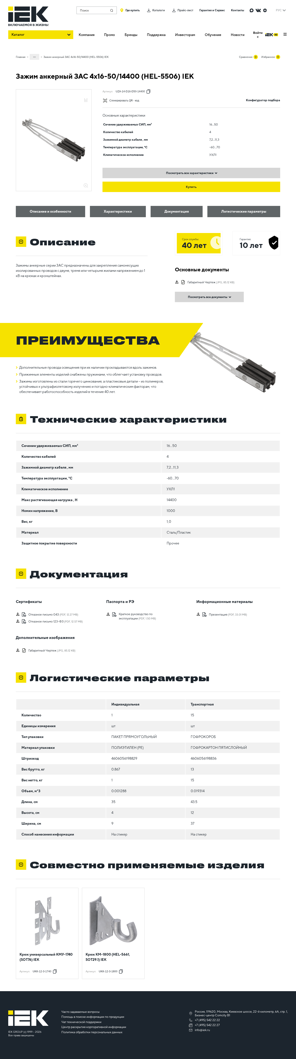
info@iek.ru (202, 1030)
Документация (176, 211)
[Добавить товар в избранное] (86, 95)
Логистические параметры (243, 211)
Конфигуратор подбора (263, 100)
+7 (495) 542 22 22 (207, 1020)
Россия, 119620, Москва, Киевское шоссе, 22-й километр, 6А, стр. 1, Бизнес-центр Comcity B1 (241, 1013)
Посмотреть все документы (207, 297)
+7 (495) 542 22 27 (207, 1025)
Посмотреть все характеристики (189, 173)
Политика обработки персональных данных (91, 1032)
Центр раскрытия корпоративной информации (93, 1027)
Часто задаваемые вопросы (80, 1011)
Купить (191, 187)
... (34, 56)
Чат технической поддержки (81, 1022)
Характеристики (118, 211)
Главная (20, 57)
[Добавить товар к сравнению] (86, 100)
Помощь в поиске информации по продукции (92, 1016)
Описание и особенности (50, 211)
